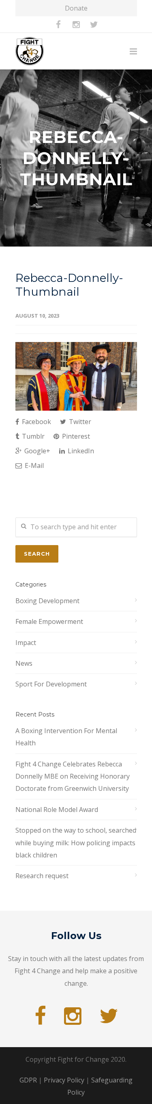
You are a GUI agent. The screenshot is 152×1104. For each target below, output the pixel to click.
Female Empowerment (49, 621)
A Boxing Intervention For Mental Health (66, 736)
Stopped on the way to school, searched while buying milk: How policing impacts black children (75, 842)
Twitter (79, 421)
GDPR (28, 1080)
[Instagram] (76, 24)
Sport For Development (51, 684)
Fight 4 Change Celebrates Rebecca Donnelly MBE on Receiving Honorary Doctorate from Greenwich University (72, 776)
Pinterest (75, 436)
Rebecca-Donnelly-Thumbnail (69, 285)
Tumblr (32, 436)
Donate (76, 8)
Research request (42, 875)
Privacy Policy (64, 1080)
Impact (25, 642)
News (23, 663)
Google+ (36, 450)
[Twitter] (94, 24)
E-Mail (33, 465)
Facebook (35, 421)
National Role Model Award (56, 809)
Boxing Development (47, 600)
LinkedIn (80, 450)
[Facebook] (58, 24)
